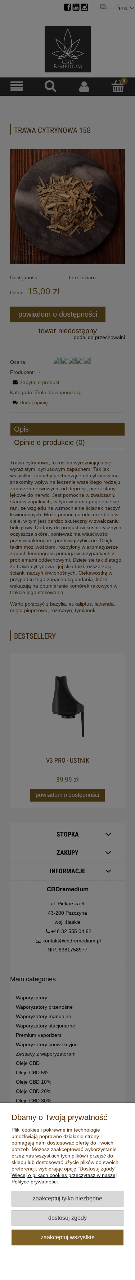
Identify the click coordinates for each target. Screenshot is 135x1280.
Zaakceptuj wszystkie (68, 1237)
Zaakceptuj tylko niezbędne (67, 1198)
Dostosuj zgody (67, 1217)
